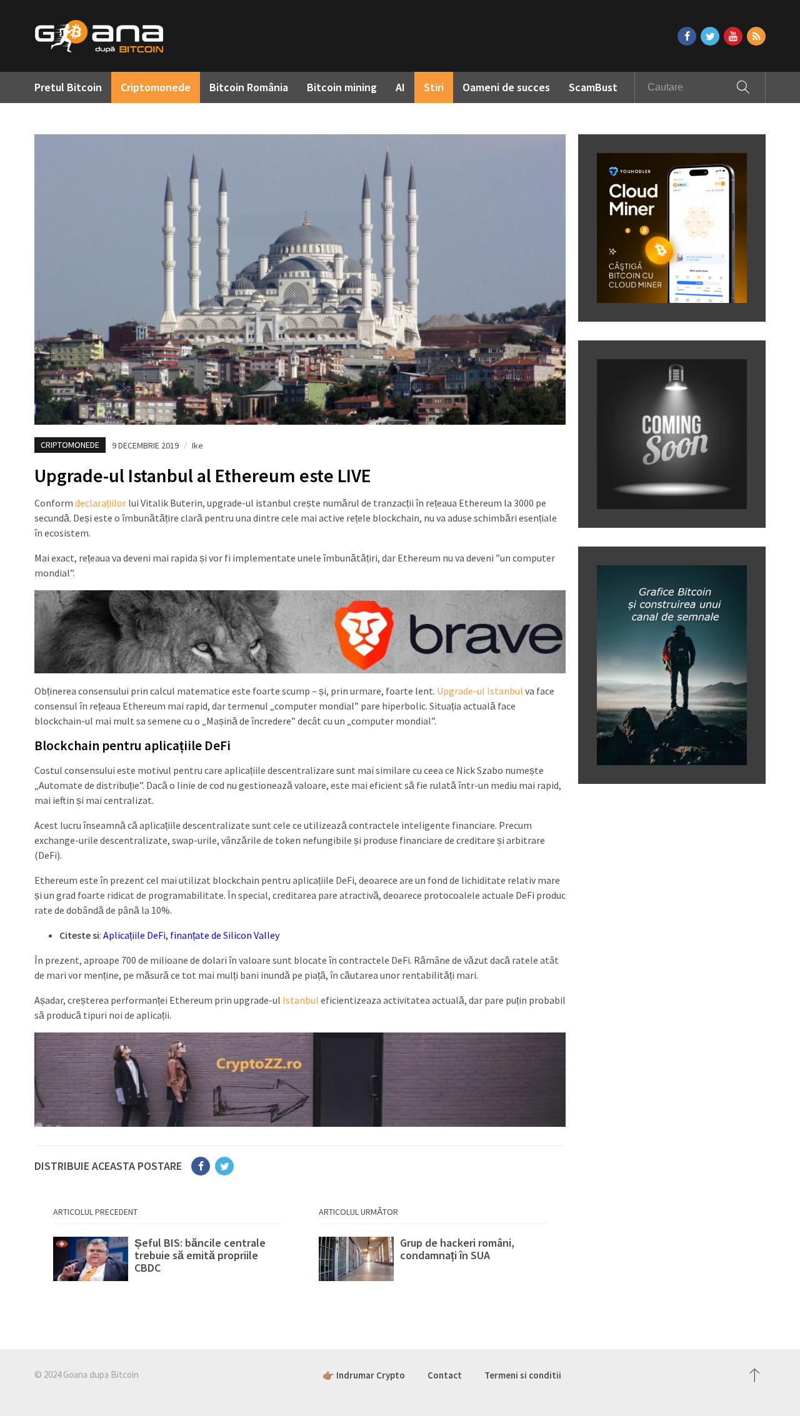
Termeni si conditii (522, 1375)
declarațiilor (100, 503)
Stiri (434, 87)
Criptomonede (156, 87)
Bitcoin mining (342, 87)
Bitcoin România (248, 87)
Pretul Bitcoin (68, 87)
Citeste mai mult (167, 1262)
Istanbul (300, 1000)
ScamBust (593, 87)
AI (400, 87)
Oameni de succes (506, 87)
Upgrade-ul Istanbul (480, 691)
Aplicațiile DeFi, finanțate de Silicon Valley (191, 935)
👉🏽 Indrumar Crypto (363, 1375)
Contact (445, 1375)
